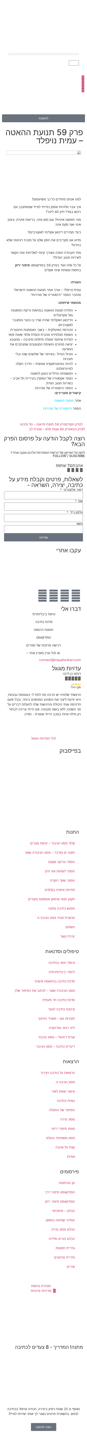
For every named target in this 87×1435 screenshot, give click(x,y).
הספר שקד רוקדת (62, 880)
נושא (79, 523)
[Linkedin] (42, 596)
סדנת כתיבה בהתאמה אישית (55, 981)
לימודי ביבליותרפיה (62, 972)
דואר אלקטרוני (72, 489)
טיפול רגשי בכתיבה (62, 963)
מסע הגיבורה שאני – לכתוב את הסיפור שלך (44, 991)
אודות (71, 1156)
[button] (43, 54)
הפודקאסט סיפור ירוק (60, 1201)
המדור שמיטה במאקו (60, 1220)
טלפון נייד (76, 512)
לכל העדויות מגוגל (43, 738)
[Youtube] (65, 596)
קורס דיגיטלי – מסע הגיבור (56, 1037)
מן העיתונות (67, 1183)
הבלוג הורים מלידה (62, 1239)
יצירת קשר (67, 936)
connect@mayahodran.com (60, 660)
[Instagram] (54, 596)
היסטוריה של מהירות (57, 408)
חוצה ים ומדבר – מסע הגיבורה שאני (50, 852)
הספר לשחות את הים (60, 871)
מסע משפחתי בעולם (60, 1138)
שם (80, 501)
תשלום (70, 927)
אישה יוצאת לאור (63, 1091)
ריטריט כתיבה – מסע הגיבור (55, 1046)
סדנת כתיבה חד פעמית (58, 1000)
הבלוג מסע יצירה (63, 1229)
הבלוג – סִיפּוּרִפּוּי (63, 1211)
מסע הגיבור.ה (65, 1082)
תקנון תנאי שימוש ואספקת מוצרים (51, 899)
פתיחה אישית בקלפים (60, 890)
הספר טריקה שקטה (61, 862)
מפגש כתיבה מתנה (61, 908)
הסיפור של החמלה (62, 1110)
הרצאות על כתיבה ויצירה (58, 1073)
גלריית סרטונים (64, 1257)
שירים (71, 1267)
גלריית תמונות (65, 1248)
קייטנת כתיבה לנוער (61, 1009)
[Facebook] (76, 596)
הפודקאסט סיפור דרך (60, 1192)
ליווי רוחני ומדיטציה (62, 1028)
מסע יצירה (67, 1119)
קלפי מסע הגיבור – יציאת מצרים (52, 843)
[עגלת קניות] (74, 63)
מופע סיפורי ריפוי (63, 1129)
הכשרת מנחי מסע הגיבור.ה (56, 918)
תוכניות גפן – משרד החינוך (56, 1018)
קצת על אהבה (65, 1147)
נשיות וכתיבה (66, 1101)
